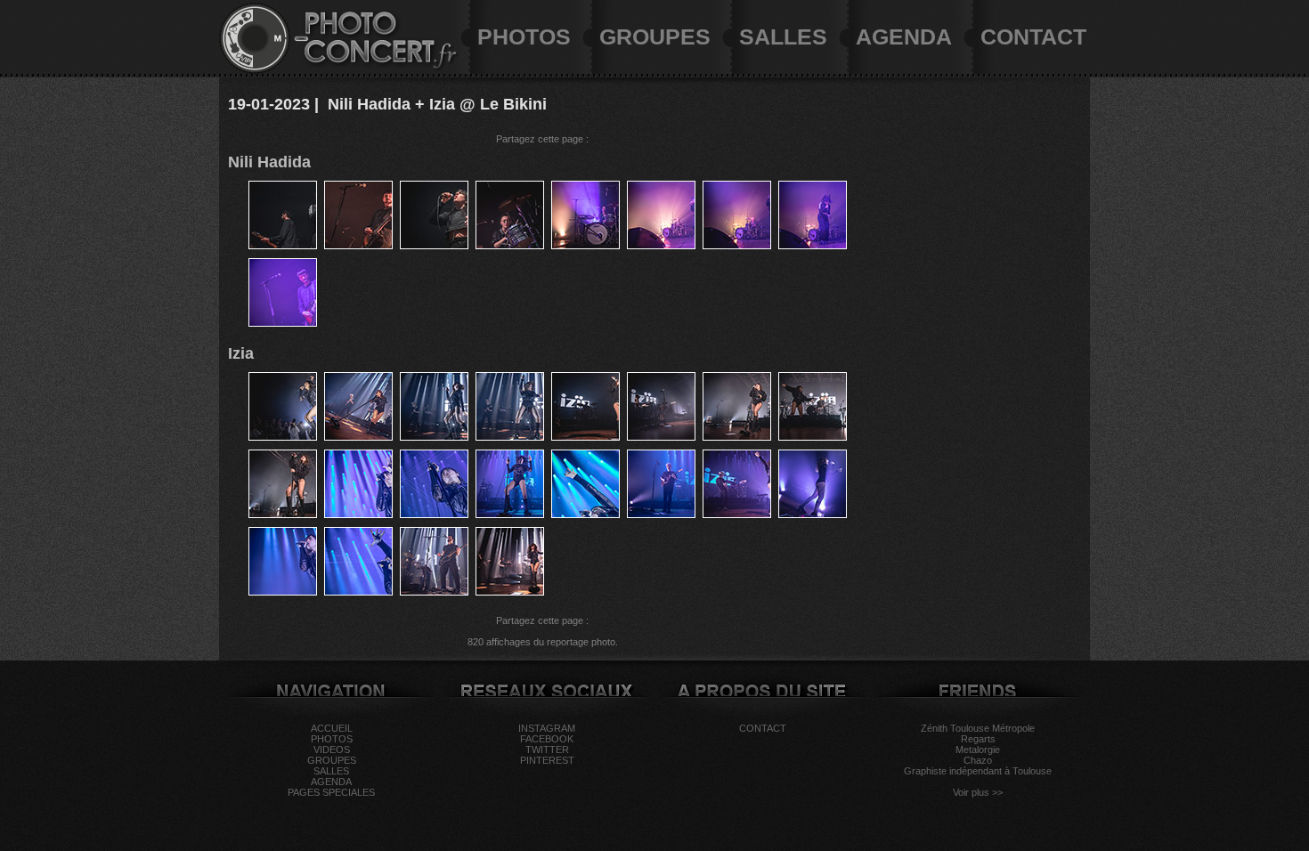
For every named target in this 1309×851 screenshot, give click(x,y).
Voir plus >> (978, 792)
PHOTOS (524, 36)
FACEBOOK (546, 738)
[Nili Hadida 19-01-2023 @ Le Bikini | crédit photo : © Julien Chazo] (282, 245)
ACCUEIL (332, 728)
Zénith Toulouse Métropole (978, 728)
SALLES (783, 36)
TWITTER (547, 749)
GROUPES (655, 36)
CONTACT (1033, 36)
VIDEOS (331, 749)
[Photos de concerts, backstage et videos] (254, 70)
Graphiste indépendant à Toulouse (978, 771)
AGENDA (904, 36)
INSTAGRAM (546, 728)
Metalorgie (977, 749)
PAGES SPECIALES (331, 792)
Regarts (978, 738)
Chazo (977, 760)
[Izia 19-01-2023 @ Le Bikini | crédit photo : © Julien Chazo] (282, 437)
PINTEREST (547, 760)
